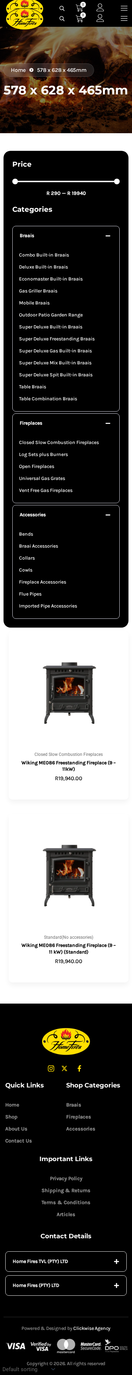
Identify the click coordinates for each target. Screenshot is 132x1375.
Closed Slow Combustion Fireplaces (59, 442)
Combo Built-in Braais (44, 255)
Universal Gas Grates (42, 478)
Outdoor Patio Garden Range (51, 315)
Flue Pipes (30, 594)
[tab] (66, 1261)
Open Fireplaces (36, 466)
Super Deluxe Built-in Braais (50, 327)
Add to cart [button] (69, 972)
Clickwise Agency (92, 1328)
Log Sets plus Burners (43, 454)
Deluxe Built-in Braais (43, 267)
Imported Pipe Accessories (48, 606)
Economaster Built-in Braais (51, 279)
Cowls (25, 570)
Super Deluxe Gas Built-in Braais (55, 351)
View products (68, 789)
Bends (26, 534)
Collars (27, 558)
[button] (66, 236)
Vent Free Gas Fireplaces (46, 490)
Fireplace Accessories (42, 582)
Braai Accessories (38, 546)
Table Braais (32, 387)
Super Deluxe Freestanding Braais (57, 339)
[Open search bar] (63, 19)
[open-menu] (124, 18)
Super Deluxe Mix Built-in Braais (55, 363)
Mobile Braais (34, 303)
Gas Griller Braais (38, 291)
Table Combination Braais (48, 399)
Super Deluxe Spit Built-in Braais (56, 375)
